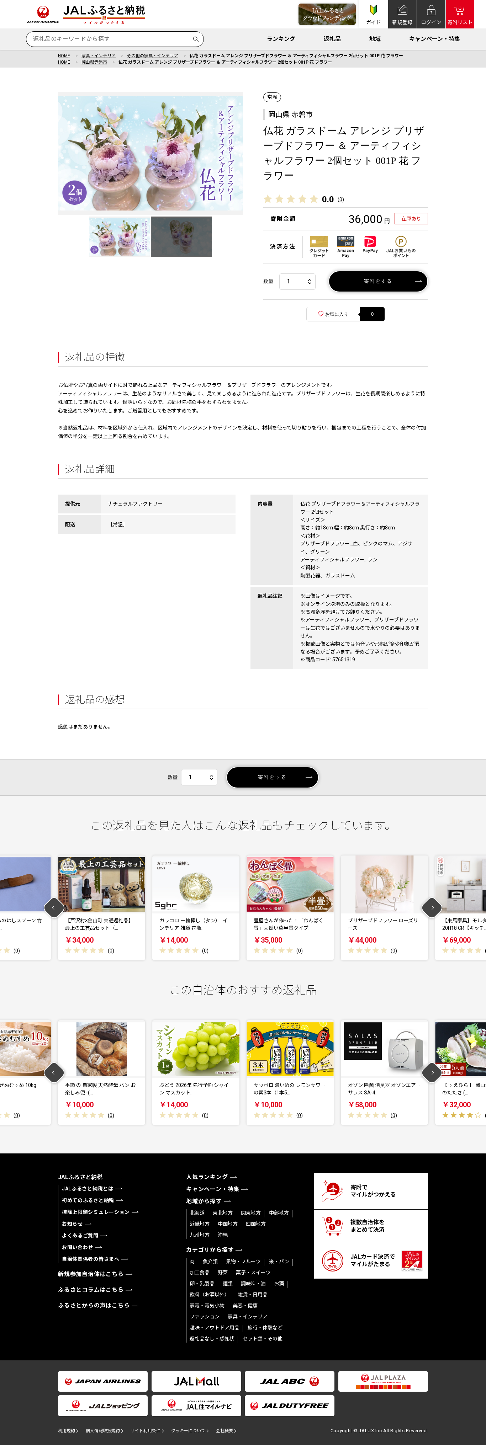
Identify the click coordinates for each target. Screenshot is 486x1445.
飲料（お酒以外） (209, 1294)
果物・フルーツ (243, 1261)
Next (432, 908)
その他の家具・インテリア (152, 55)
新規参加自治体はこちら (91, 1274)
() (341, 199)
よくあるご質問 (80, 1235)
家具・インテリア (98, 55)
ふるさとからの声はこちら (94, 1305)
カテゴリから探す (210, 1250)
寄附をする (378, 281)
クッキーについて (188, 1430)
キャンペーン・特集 (434, 39)
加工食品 (200, 1272)
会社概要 (224, 1430)
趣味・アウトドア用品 (214, 1328)
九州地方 (200, 1235)
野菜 (223, 1272)
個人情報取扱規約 (103, 1430)
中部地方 (279, 1213)
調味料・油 (253, 1283)
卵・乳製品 (202, 1283)
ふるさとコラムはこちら (91, 1289)
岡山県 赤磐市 (290, 114)
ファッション (205, 1316)
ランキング (281, 39)
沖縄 (223, 1235)
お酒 (279, 1283)
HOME (64, 55)
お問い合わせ (77, 1247)
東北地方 (223, 1213)
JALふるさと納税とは (87, 1188)
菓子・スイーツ (253, 1272)
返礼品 (332, 39)
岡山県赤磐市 (94, 62)
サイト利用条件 (145, 1430)
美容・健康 (245, 1305)
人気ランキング (207, 1177)
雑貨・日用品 (253, 1294)
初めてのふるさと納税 (88, 1200)
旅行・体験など (265, 1328)
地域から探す (204, 1201)
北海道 (197, 1213)
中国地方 (228, 1224)
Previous (54, 908)
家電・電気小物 (207, 1305)
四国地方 (256, 1224)
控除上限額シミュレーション (96, 1212)
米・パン (279, 1261)
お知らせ (72, 1224)
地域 (375, 39)
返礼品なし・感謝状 (212, 1339)
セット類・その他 (262, 1339)
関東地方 (251, 1213)
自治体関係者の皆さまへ (91, 1259)
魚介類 (210, 1261)
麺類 (228, 1283)
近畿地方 (200, 1224)
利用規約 (66, 1430)
